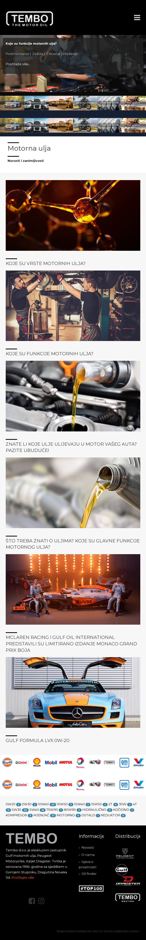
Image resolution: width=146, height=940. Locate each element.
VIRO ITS (97, 931)
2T (110, 804)
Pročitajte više (22, 877)
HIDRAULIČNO (94, 810)
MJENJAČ (41, 815)
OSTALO (88, 815)
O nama (88, 855)
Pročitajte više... (28, 72)
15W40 (79, 804)
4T (135, 804)
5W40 (34, 810)
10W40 (43, 804)
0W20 (10, 804)
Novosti (88, 847)
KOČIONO (121, 810)
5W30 (16, 810)
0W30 (27, 804)
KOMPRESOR (16, 815)
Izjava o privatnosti (87, 864)
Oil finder (89, 874)
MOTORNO (66, 815)
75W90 (52, 810)
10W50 (62, 804)
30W (122, 804)
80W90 (70, 810)
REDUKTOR (110, 815)
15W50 (96, 804)
